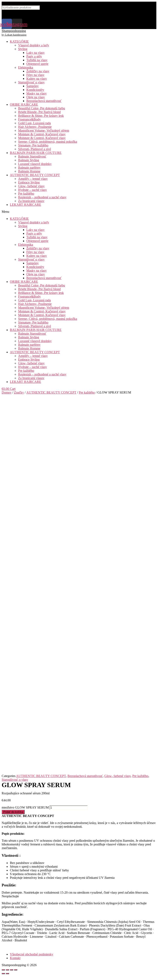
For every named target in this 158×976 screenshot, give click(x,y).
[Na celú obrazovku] (11, 969)
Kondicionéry (35, 89)
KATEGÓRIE (19, 41)
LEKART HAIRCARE (25, 204)
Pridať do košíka (13, 812)
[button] (79, 212)
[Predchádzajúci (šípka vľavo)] (3, 973)
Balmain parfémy (29, 167)
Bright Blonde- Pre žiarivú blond (39, 112)
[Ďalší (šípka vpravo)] (7, 973)
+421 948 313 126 (20, 16)
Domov (7, 392)
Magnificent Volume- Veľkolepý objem (43, 130)
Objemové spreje (37, 63)
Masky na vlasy (36, 93)
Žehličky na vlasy (37, 71)
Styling (22, 49)
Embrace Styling (29, 182)
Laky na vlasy (35, 52)
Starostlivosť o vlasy (31, 82)
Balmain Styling (28, 160)
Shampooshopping (14, 31)
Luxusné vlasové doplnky (35, 164)
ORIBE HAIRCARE (24, 104)
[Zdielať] (7, 969)
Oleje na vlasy (35, 97)
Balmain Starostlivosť (32, 156)
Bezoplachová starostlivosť (44, 101)
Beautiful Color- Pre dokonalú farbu (41, 108)
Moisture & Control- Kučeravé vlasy (42, 134)
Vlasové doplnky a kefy (33, 45)
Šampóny (32, 86)
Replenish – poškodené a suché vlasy (42, 197)
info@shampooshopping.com (29, 12)
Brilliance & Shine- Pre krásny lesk (41, 115)
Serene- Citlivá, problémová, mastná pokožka (47, 141)
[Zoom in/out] (15, 969)
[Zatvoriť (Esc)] (3, 969)
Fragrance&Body (29, 119)
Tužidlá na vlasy (37, 60)
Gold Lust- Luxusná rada (34, 123)
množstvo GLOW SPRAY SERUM (25, 807)
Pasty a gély (34, 56)
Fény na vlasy (35, 75)
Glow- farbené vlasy (31, 186)
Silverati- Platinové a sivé (34, 149)
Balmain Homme (29, 171)
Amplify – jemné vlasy (33, 178)
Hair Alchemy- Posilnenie (35, 127)
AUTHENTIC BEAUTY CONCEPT (35, 175)
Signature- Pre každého (33, 145)
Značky (19, 392)
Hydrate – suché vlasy (32, 190)
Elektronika (25, 67)
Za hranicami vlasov (31, 201)
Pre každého (26, 193)
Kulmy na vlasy (36, 78)
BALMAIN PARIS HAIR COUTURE (36, 152)
